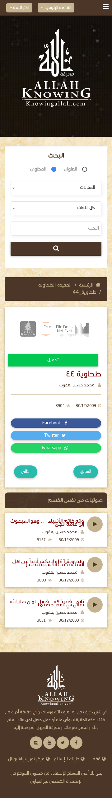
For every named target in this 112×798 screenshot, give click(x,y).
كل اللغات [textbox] (86, 208)
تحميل (52, 360)
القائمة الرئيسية (57, 8)
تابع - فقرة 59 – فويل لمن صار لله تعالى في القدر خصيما (47, 603)
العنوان (70, 169)
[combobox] (56, 188)
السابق (85, 471)
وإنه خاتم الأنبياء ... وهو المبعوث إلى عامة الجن (47, 523)
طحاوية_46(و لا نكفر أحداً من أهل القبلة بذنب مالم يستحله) (48, 563)
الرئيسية (86, 285)
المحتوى (38, 169)
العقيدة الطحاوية (55, 285)
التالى (25, 471)
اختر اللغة (20, 8)
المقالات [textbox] (87, 187)
